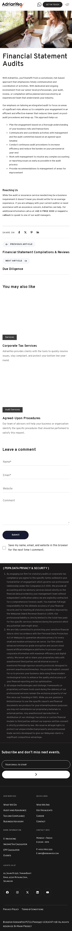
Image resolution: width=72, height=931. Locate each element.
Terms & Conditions (32, 909)
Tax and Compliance (14, 816)
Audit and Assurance (14, 810)
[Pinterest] (31, 232)
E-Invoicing (9, 838)
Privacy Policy (11, 909)
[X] (25, 232)
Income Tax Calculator (15, 844)
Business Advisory (13, 821)
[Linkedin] (38, 232)
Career (40, 816)
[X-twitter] (27, 892)
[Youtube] (48, 892)
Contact (40, 821)
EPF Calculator (11, 850)
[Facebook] (19, 232)
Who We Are (43, 804)
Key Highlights (44, 810)
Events (7, 855)
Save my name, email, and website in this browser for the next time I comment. (38, 548)
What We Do (10, 804)
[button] (67, 4)
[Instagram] (17, 892)
